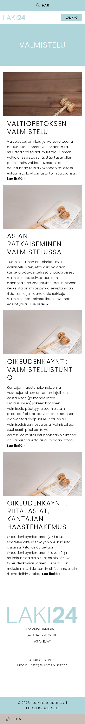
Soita (16, 719)
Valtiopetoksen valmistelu (37, 127)
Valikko (72, 17)
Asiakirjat (42, 641)
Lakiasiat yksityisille (42, 628)
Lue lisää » (16, 178)
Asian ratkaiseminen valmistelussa (34, 244)
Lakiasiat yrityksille (42, 635)
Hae (45, 5)
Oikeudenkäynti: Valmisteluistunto (40, 369)
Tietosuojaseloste (42, 708)
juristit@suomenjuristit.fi (48, 665)
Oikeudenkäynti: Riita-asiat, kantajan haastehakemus (37, 515)
